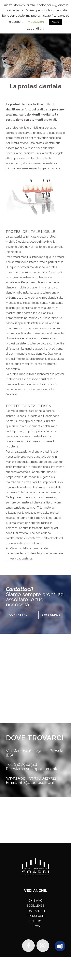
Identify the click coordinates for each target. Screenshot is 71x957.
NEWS (36, 926)
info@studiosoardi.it (36, 782)
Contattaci (19, 614)
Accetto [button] (55, 22)
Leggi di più (35, 28)
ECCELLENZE (35, 905)
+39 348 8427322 (41, 778)
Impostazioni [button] (35, 21)
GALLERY (35, 921)
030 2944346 (51, 614)
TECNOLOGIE (35, 915)
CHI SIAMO (35, 900)
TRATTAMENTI (35, 910)
